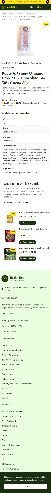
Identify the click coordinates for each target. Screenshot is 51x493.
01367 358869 (11, 298)
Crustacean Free (35, 149)
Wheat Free (23, 163)
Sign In (33, 7)
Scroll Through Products (14, 202)
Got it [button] (25, 487)
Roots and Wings (10, 132)
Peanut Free (16, 158)
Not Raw (30, 155)
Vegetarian (12, 163)
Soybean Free (26, 161)
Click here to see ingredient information (20, 172)
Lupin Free (31, 152)
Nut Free (38, 155)
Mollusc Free (8, 155)
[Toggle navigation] (46, 7)
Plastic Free (26, 158)
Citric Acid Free (20, 149)
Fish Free (11, 152)
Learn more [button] (37, 480)
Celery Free (8, 149)
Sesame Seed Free (11, 161)
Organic (6, 158)
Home (4, 13)
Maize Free (41, 152)
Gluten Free (21, 152)
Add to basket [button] (29, 223)
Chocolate (18, 16)
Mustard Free (20, 155)
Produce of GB (38, 158)
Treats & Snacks (16, 13)
